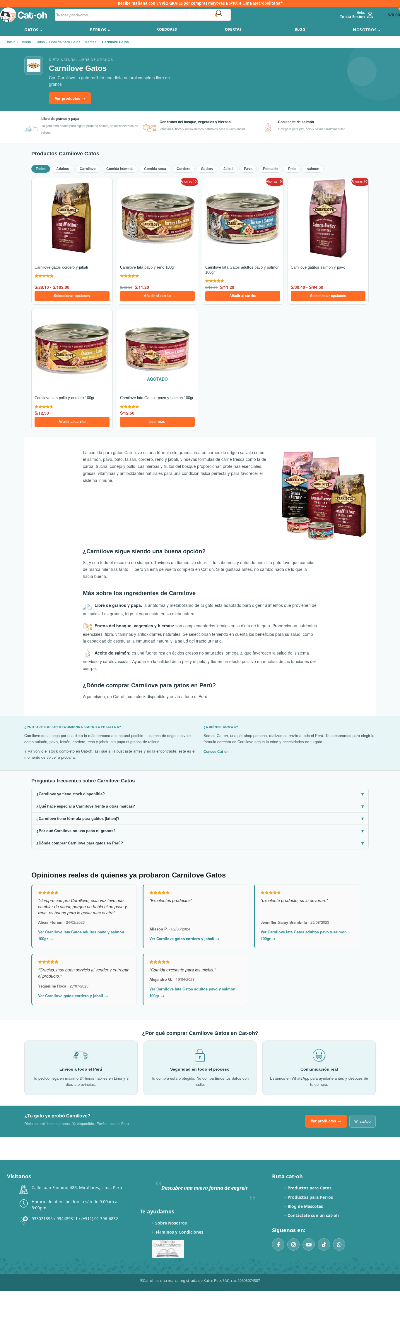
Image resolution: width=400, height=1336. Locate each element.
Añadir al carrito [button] (157, 296)
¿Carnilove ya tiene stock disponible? (200, 793)
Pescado (270, 169)
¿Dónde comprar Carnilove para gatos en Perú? (200, 843)
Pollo (292, 169)
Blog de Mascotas (305, 1206)
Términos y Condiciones (179, 1232)
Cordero (183, 169)
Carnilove (88, 169)
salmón (313, 169)
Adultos (62, 169)
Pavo (248, 169)
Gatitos (207, 169)
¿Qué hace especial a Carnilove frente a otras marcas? (200, 806)
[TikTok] (324, 1244)
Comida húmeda (120, 169)
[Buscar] (223, 15)
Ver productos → (70, 98)
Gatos (40, 41)
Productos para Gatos (309, 1188)
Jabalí (228, 169)
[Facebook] (278, 1244)
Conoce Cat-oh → (218, 751)
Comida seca (155, 169)
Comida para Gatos (64, 41)
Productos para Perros (310, 1197)
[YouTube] (308, 1244)
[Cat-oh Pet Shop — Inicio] (23, 15)
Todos (41, 169)
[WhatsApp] (339, 1244)
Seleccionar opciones (72, 296)
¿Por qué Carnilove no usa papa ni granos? (200, 830)
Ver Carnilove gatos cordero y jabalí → (184, 938)
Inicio (11, 41)
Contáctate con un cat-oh (313, 1215)
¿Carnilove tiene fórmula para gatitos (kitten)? (200, 818)
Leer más (157, 422)
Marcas (90, 41)
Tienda (25, 41)
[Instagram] (293, 1244)
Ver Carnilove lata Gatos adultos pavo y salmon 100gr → (81, 935)
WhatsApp (362, 1121)
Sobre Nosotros (171, 1223)
